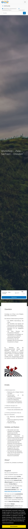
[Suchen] (24, 13)
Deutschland (22, 10)
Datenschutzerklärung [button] (7, 522)
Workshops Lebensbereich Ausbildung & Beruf (9, 9)
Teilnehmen (14, 297)
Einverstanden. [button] (14, 526)
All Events (7, 6)
